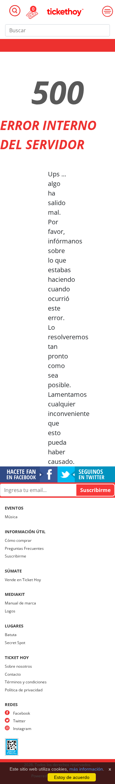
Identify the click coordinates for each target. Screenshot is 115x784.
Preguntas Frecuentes (24, 548)
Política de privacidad (23, 690)
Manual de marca (20, 603)
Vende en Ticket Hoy (23, 579)
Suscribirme (15, 556)
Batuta (11, 634)
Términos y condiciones (26, 682)
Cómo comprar (18, 540)
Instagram (22, 728)
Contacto (13, 674)
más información (86, 769)
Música (11, 516)
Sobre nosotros (18, 666)
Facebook (21, 713)
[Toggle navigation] (15, 11)
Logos (10, 611)
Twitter (19, 721)
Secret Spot (15, 642)
